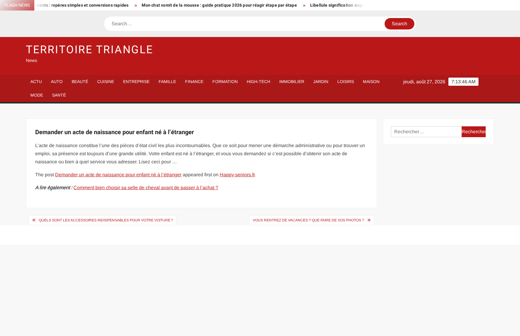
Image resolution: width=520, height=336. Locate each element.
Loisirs (345, 81)
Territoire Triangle (89, 50)
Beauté (80, 81)
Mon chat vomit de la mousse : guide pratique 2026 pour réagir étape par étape (211, 5)
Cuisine (105, 81)
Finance (194, 81)
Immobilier (291, 81)
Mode (36, 95)
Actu (36, 81)
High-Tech (258, 81)
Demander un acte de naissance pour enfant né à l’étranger (118, 174)
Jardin (320, 81)
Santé (59, 95)
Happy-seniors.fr (237, 174)
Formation (225, 81)
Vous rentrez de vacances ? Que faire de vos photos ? (308, 220)
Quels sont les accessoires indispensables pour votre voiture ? (106, 220)
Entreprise (136, 81)
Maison (371, 81)
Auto (57, 81)
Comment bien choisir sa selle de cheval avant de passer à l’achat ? (145, 187)
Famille (167, 81)
